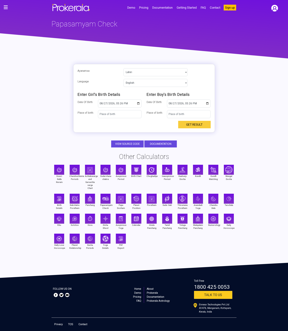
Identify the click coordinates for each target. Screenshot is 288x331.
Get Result (194, 124)
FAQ (203, 7)
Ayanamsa (84, 70)
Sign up (230, 7)
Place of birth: (86, 112)
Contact (215, 7)
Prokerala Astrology (158, 300)
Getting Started (187, 7)
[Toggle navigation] (5, 7)
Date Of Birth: (85, 102)
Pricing (143, 7)
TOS (70, 324)
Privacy (58, 324)
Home (137, 288)
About (150, 288)
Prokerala (152, 292)
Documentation (162, 7)
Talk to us (213, 295)
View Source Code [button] (127, 143)
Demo (131, 7)
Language (83, 81)
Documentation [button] (160, 143)
